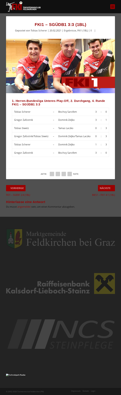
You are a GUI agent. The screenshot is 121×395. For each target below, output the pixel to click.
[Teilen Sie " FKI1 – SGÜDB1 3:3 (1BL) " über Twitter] (58, 174)
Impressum (76, 391)
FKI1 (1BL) (82, 30)
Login (93, 391)
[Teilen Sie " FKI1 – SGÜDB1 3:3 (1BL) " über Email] (64, 174)
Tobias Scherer (39, 30)
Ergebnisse (70, 30)
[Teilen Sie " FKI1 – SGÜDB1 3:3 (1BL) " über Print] (70, 174)
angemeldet (24, 206)
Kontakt (86, 391)
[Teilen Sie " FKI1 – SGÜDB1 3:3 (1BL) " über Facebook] (52, 174)
